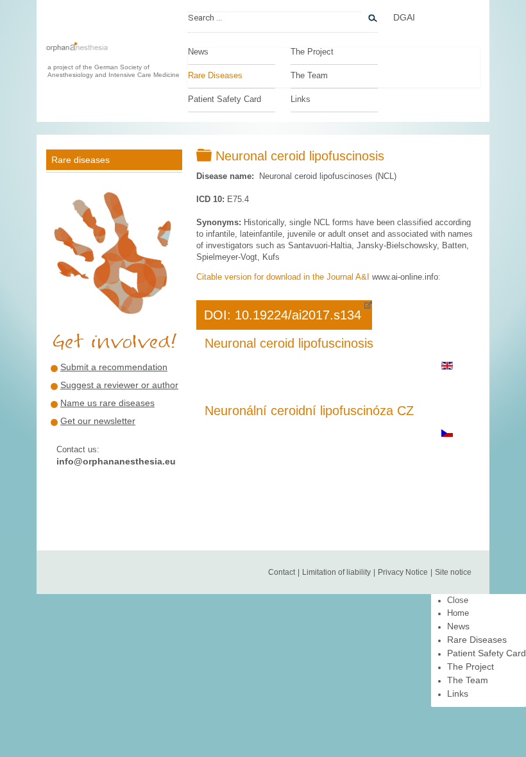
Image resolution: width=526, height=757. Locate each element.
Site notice (453, 572)
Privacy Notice (403, 572)
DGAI (404, 17)
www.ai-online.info (405, 277)
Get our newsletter (97, 421)
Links (300, 99)
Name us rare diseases (107, 403)
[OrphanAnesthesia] (77, 53)
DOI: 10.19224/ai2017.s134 (282, 315)
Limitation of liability (336, 572)
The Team (309, 75)
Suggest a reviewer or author (119, 385)
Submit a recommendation (113, 367)
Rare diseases (80, 160)
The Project (312, 51)
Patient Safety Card (224, 99)
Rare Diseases (215, 75)
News (198, 51)
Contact (281, 572)
